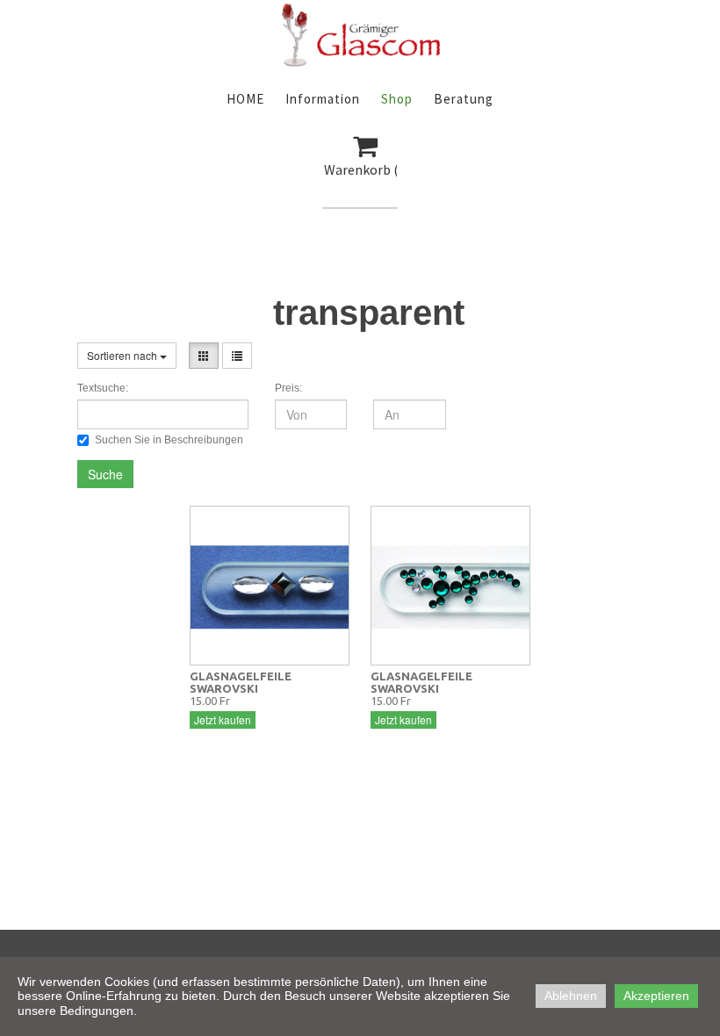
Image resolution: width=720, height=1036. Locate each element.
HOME (245, 98)
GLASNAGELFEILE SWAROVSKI (241, 682)
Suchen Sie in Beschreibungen (169, 440)
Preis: (288, 388)
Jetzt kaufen (222, 719)
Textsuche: (102, 388)
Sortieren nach (123, 355)
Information (322, 98)
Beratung (463, 98)
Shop (397, 98)
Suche (105, 474)
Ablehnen (570, 996)
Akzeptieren (656, 996)
